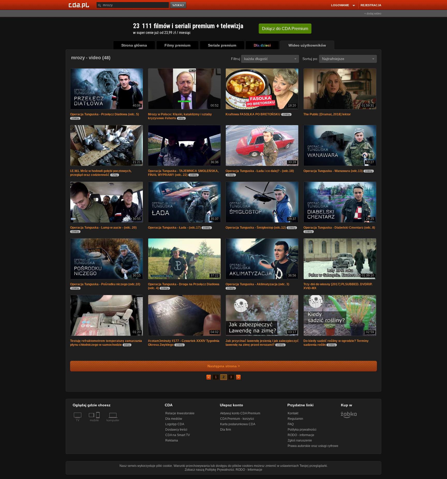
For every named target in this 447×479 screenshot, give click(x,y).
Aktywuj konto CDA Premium (240, 416)
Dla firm (225, 432)
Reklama (171, 443)
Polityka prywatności (302, 432)
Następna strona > (223, 369)
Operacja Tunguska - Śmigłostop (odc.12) (256, 229)
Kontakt (293, 416)
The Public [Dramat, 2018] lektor (327, 115)
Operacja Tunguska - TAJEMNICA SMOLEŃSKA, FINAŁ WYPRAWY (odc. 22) (183, 174)
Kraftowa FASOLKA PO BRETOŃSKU (253, 115)
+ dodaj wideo (372, 13)
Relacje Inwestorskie (180, 416)
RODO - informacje (301, 437)
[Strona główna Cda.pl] (80, 5)
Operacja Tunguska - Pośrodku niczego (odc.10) (105, 286)
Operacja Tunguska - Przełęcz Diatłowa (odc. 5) (104, 115)
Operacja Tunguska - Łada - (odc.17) (174, 229)
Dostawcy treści (176, 432)
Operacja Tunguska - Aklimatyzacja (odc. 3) (257, 286)
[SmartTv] (98, 426)
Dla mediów (173, 421)
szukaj (178, 5)
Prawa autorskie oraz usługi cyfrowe (313, 448)
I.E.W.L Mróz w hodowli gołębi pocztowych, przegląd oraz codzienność (100, 174)
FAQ (291, 427)
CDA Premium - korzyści (237, 421)
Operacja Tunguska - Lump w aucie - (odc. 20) (103, 229)
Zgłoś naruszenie (300, 443)
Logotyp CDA (174, 427)
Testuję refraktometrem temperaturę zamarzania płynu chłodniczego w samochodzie (106, 345)
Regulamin (295, 421)
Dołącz (285, 28)
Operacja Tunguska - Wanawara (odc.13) (333, 172)
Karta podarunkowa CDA (237, 427)
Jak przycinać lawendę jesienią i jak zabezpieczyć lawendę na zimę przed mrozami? (262, 345)
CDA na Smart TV (177, 437)
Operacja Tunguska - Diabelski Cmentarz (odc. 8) (339, 229)
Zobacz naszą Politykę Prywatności (209, 472)
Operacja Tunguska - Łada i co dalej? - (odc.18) (260, 172)
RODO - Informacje (249, 472)
